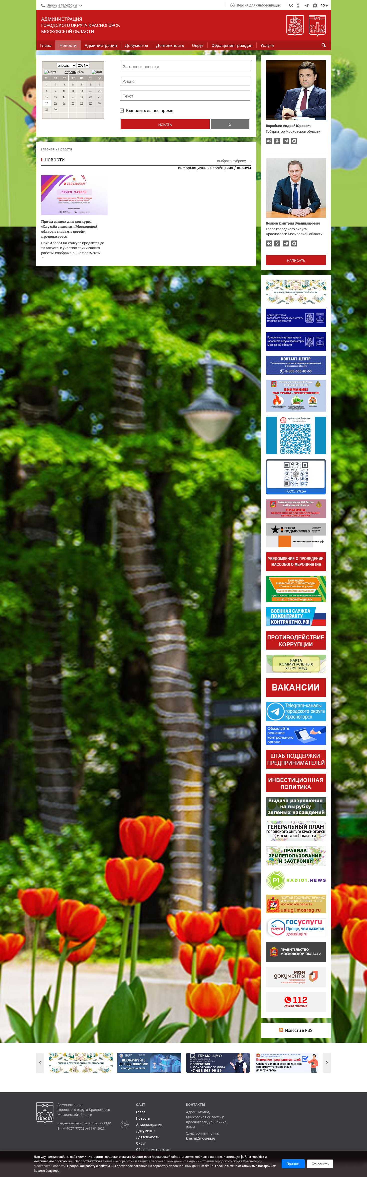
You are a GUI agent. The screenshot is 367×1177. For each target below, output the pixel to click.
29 (46, 109)
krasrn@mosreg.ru (200, 1138)
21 (99, 97)
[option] (81, 1063)
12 (81, 90)
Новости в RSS (299, 1030)
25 (73, 103)
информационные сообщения (205, 168)
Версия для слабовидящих (259, 5)
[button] (40, 1063)
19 (81, 97)
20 (90, 97)
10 (64, 90)
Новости (65, 149)
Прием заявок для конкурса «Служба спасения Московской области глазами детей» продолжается (69, 229)
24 (64, 103)
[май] (97, 72)
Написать (296, 261)
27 (90, 103)
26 (81, 103)
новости (55, 159)
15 (46, 97)
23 (55, 103)
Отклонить (320, 1164)
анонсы (244, 168)
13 (90, 90)
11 (73, 90)
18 (73, 97)
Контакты (195, 1105)
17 (64, 97)
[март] (50, 72)
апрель (70, 72)
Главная (48, 149)
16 (55, 97)
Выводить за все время (149, 110)
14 (99, 90)
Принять (293, 1164)
